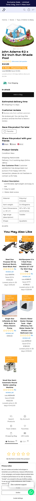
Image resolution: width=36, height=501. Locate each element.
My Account (25, 419)
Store (12, 20)
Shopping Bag (11, 436)
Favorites (24, 429)
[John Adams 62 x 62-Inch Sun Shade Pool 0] (18, 35)
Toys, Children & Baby (25, 20)
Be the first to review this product (18, 459)
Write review (15, 61)
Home (4, 20)
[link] (18, 497)
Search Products (11, 420)
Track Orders (11, 429)
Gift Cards (25, 436)
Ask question (23, 61)
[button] (4, 10)
